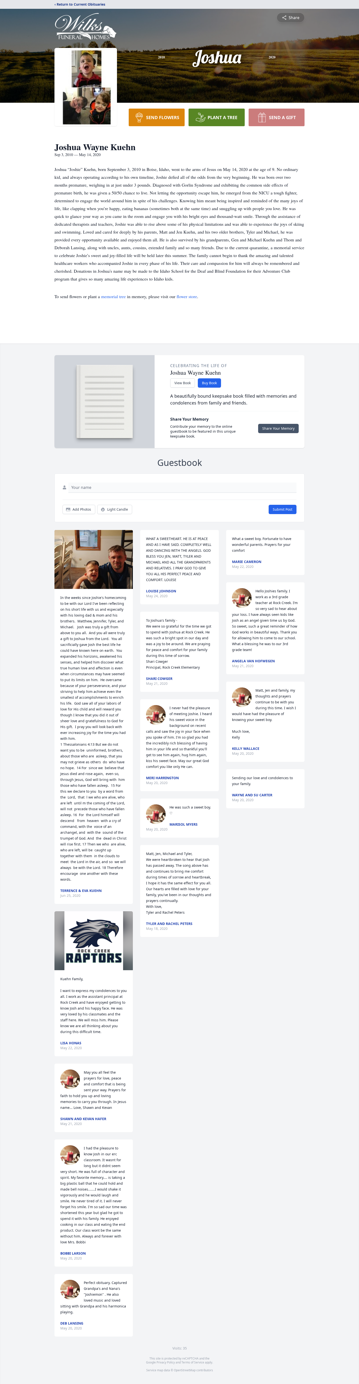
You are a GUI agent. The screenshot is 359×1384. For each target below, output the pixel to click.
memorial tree (113, 296)
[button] (93, 559)
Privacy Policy (166, 1362)
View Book (182, 383)
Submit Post (282, 509)
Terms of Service (192, 1362)
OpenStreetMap (185, 1370)
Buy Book (209, 383)
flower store (187, 296)
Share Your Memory (278, 428)
